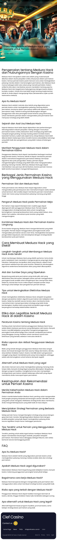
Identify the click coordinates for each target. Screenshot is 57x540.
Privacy (43, 535)
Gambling (8, 42)
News (15, 529)
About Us (37, 535)
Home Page (7, 529)
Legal (52, 535)
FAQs (21, 529)
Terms (48, 535)
